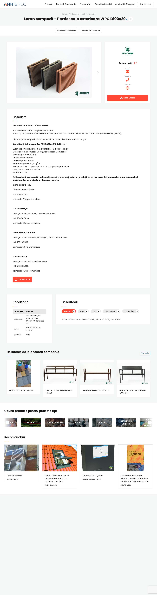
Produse (48, 4)
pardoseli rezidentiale (66, 31)
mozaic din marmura (86, 14)
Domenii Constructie (66, 4)
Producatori (85, 4)
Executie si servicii (103, 4)
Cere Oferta (129, 97)
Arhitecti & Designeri (125, 4)
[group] (31, 422)
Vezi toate (145, 353)
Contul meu (145, 4)
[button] (13, 72)
